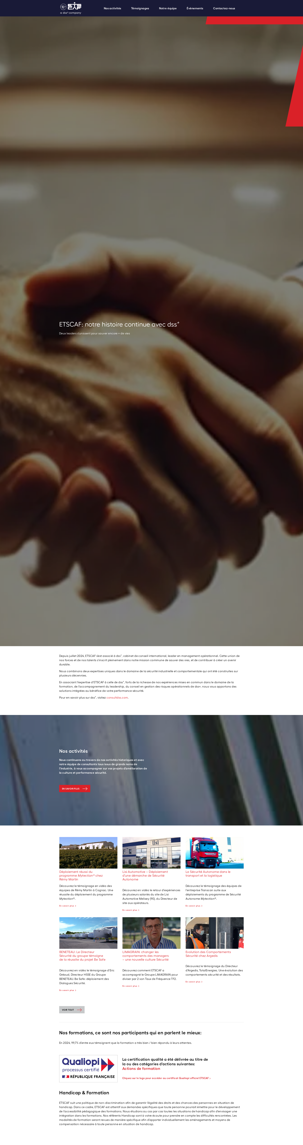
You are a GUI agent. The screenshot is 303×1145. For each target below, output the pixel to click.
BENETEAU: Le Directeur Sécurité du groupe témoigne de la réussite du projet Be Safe (82, 955)
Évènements (195, 8)
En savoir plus (70, 788)
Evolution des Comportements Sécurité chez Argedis (208, 954)
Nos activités (112, 8)
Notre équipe (168, 8)
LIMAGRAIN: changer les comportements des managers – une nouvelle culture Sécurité (145, 955)
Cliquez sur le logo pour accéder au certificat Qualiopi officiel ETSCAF (165, 1078)
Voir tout (68, 1010)
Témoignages (140, 8)
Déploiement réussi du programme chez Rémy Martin (81, 875)
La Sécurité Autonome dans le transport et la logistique (208, 873)
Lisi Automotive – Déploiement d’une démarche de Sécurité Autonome (145, 875)
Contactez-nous (224, 8)
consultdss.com (117, 697)
